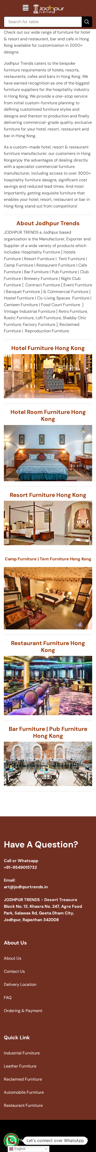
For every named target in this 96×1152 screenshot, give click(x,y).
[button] (25, 8)
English (19, 1149)
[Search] (87, 22)
